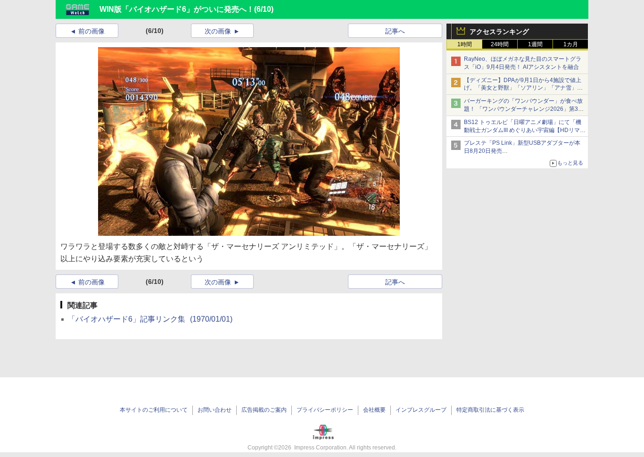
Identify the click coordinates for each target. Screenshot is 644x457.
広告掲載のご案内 (264, 410)
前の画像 (91, 31)
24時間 (500, 44)
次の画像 (218, 31)
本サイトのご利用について (154, 410)
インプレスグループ (421, 410)
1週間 (535, 44)
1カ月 (570, 44)
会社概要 (374, 410)
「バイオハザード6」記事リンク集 (150, 319)
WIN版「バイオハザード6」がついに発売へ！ (176, 9)
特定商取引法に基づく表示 (490, 410)
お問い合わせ (214, 410)
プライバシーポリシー (325, 410)
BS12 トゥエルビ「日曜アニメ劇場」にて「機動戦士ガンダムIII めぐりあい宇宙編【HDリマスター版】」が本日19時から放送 (525, 130)
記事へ (395, 31)
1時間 (464, 44)
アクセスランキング (499, 31)
